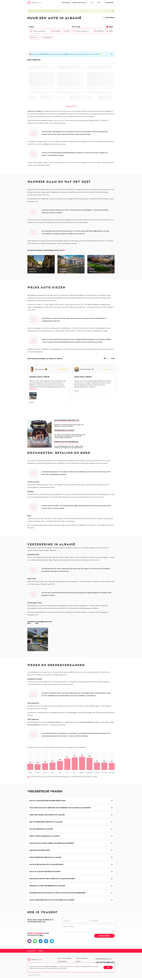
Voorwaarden (66, 2)
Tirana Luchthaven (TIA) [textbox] (40, 31)
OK (108, 967)
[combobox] (41, 31)
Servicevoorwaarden (64, 958)
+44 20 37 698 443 (105, 962)
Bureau (78, 961)
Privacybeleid (62, 961)
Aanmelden (109, 2)
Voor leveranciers (81, 958)
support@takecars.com (103, 959)
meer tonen (33, 389)
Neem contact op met (79, 2)
